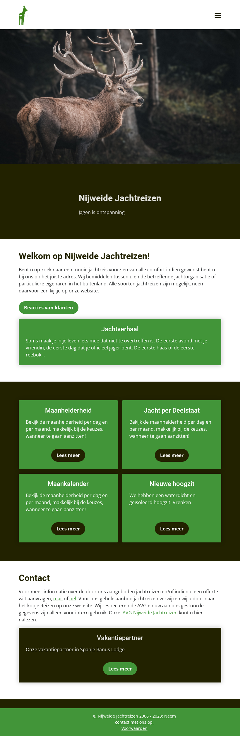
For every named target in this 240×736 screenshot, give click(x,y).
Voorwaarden (134, 728)
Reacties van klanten (48, 307)
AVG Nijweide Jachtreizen (151, 612)
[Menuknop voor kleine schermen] (217, 15)
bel (72, 598)
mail (58, 598)
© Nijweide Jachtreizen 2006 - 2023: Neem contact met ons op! (134, 719)
